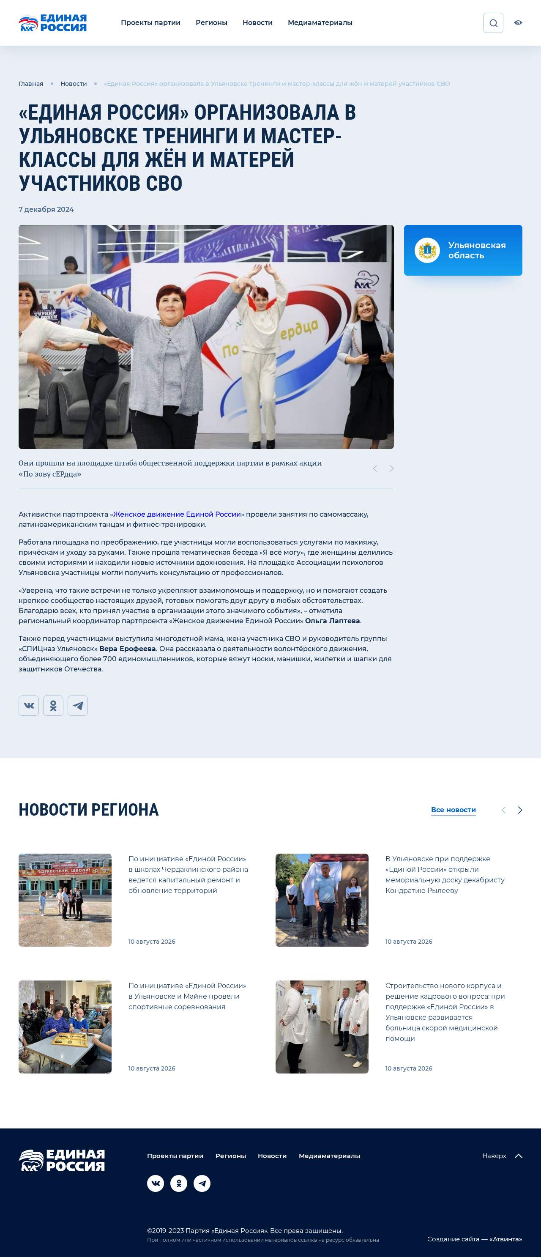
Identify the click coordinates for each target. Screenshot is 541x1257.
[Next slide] (392, 468)
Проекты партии (150, 23)
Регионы (211, 23)
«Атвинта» (505, 1239)
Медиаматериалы (320, 23)
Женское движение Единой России (177, 514)
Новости (258, 23)
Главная (31, 84)
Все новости (453, 810)
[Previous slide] (375, 468)
